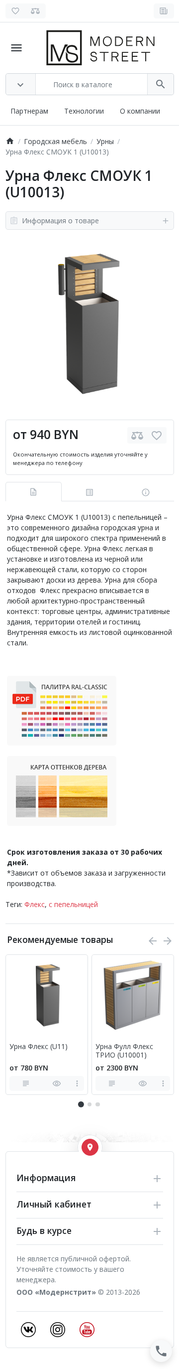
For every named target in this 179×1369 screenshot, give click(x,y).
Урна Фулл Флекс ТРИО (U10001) (124, 1051)
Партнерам (29, 111)
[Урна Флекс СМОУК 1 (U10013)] (89, 324)
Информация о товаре (60, 220)
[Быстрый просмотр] (57, 1083)
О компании (140, 111)
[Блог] (164, 10)
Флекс (34, 904)
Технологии (84, 111)
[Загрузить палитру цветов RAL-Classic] (61, 710)
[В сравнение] (137, 435)
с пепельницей (73, 904)
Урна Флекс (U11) (38, 1047)
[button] (89, 1104)
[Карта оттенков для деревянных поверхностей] (61, 790)
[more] (77, 1083)
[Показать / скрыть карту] (90, 1147)
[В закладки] (157, 435)
